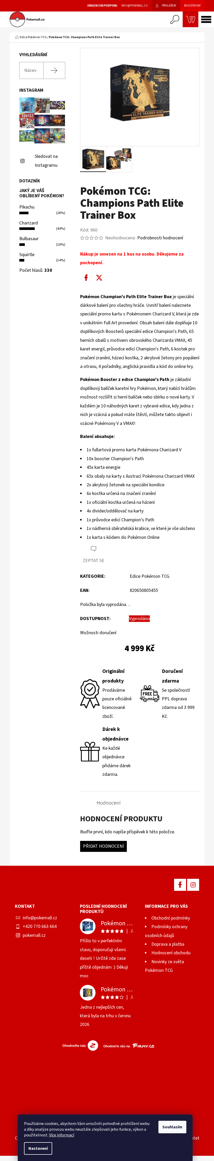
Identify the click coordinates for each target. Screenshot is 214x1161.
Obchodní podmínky (170, 918)
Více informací (61, 1135)
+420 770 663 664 (40, 926)
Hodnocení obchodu (171, 953)
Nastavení (38, 1148)
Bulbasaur (29, 238)
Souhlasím (172, 1127)
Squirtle (26, 254)
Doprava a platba (167, 944)
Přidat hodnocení (103, 846)
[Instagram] (193, 885)
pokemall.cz (34, 935)
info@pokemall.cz (40, 918)
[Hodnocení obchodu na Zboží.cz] (79, 1045)
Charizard (28, 223)
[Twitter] (99, 278)
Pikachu (26, 207)
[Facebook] (86, 278)
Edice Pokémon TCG (149, 576)
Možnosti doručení (98, 632)
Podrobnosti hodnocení (160, 238)
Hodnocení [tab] (109, 803)
